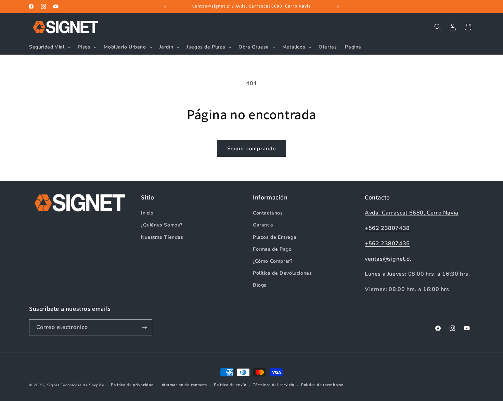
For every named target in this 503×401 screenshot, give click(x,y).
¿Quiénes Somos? (161, 225)
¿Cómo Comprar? (272, 261)
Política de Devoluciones (282, 273)
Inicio (147, 213)
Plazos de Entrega (274, 237)
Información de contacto (183, 384)
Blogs (260, 285)
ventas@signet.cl (388, 259)
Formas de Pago (272, 249)
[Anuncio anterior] (164, 6)
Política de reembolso (322, 384)
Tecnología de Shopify (82, 385)
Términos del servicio (273, 384)
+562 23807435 (387, 243)
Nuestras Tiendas (162, 237)
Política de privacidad (132, 384)
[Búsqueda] (437, 26)
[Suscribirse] (144, 327)
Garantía (263, 225)
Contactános (268, 213)
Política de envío (230, 384)
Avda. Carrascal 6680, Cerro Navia (412, 213)
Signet (53, 385)
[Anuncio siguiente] (338, 6)
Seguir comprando (251, 148)
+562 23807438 (387, 228)
